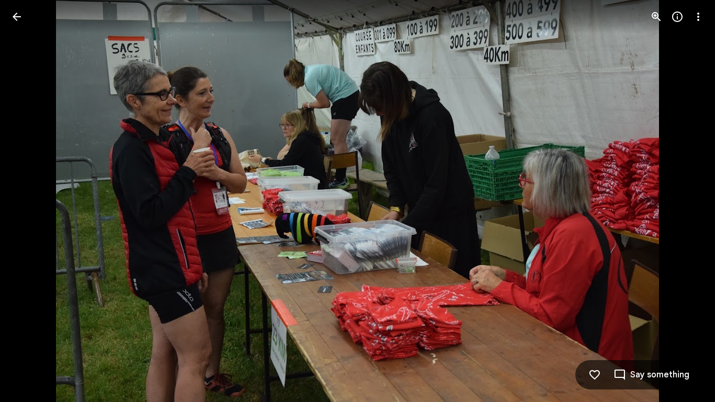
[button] (29, 201)
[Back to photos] (16, 16)
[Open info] (677, 16)
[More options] (698, 16)
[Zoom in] (656, 16)
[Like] (594, 374)
